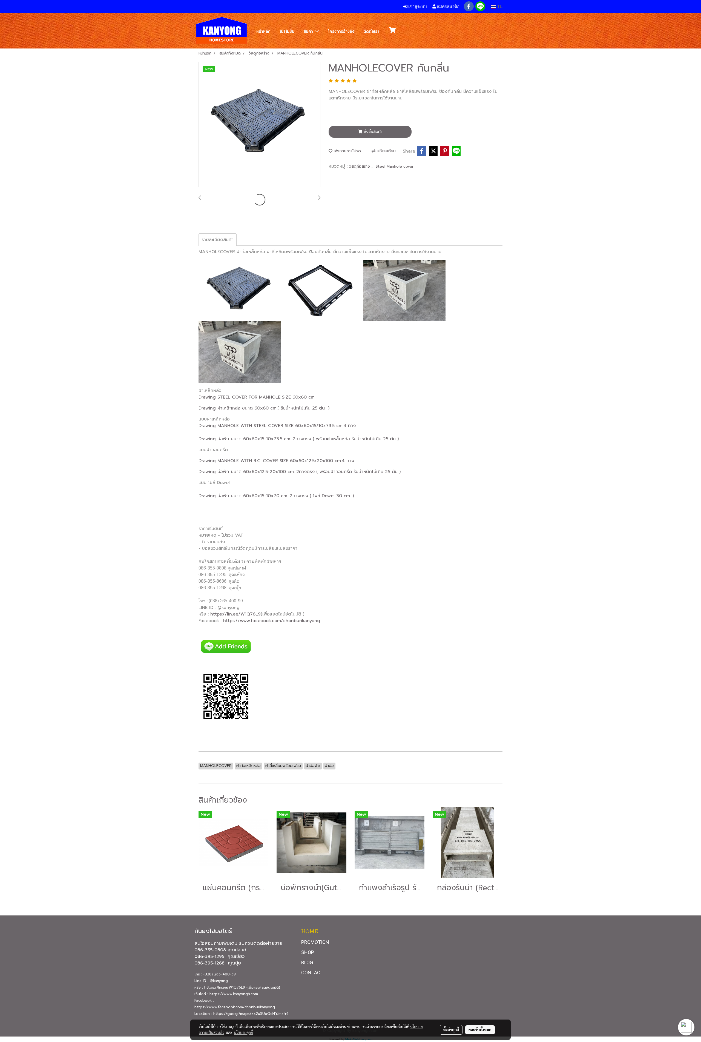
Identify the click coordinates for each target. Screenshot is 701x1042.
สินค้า (309, 31)
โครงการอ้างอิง (341, 31)
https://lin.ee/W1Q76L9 (235, 614)
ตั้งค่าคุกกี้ (451, 1029)
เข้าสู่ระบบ (417, 6)
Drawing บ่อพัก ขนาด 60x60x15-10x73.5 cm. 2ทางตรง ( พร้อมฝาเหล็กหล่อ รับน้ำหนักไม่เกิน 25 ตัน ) (299, 439)
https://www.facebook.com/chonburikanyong (271, 620)
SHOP (307, 952)
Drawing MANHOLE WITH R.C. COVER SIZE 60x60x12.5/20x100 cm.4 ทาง (276, 460)
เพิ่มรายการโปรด (346, 151)
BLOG (307, 962)
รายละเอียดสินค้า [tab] (218, 239)
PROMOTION (315, 942)
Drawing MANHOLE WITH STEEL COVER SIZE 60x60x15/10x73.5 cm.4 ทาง (277, 425)
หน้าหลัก (263, 31)
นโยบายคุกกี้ (243, 1032)
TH (499, 6)
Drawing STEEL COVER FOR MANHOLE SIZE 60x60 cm (257, 397)
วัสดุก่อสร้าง (360, 166)
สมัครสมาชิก (447, 6)
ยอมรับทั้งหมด (480, 1029)
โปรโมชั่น (287, 31)
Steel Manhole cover (394, 166)
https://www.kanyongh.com (233, 994)
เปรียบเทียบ (385, 151)
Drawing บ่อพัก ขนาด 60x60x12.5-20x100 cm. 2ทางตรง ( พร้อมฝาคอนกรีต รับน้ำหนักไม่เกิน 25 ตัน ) (300, 471)
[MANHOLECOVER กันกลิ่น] (259, 125)
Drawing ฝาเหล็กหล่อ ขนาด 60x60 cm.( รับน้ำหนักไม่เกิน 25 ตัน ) (264, 408)
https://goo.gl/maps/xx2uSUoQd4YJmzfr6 (251, 1013)
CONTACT (312, 972)
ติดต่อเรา (371, 31)
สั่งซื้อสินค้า (372, 131)
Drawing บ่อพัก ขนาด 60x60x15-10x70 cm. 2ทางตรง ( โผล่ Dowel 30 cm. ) (276, 496)
